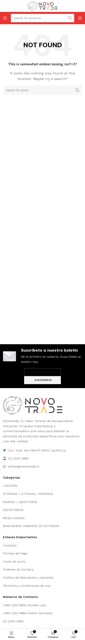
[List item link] (42, 450)
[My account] (80, 18)
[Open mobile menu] (5, 18)
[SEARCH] (77, 90)
